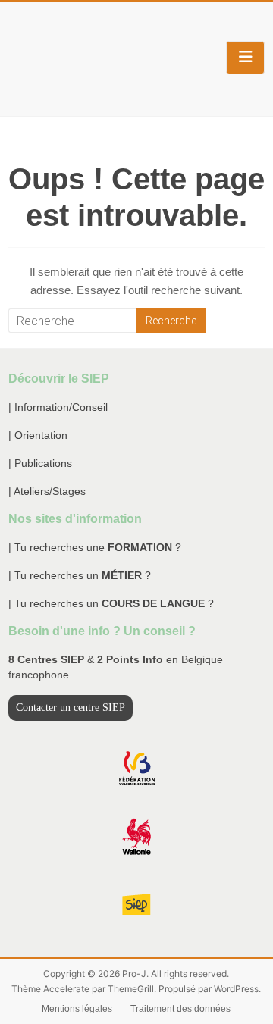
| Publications (40, 463)
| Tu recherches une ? (94, 547)
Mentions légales (77, 1009)
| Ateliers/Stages (47, 491)
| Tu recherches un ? (79, 575)
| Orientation (37, 435)
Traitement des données (180, 1009)
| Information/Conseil (58, 407)
